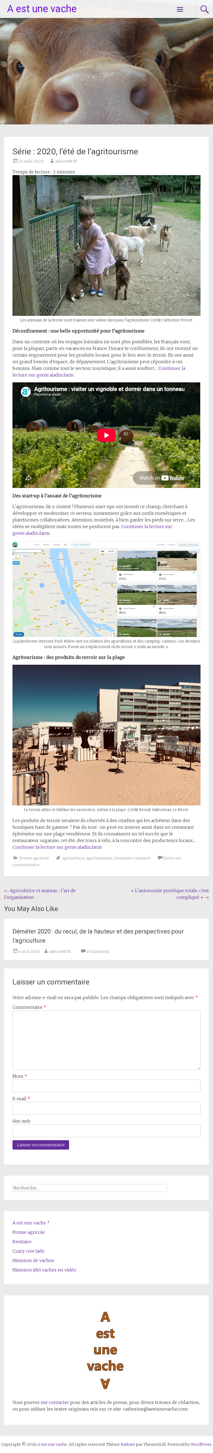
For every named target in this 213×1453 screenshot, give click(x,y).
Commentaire (29, 1007)
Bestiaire (22, 1241)
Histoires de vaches (33, 1260)
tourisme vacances (132, 858)
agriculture (73, 858)
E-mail (21, 1098)
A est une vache (42, 9)
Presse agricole (34, 858)
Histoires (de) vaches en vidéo (44, 1270)
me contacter (54, 1402)
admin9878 (66, 161)
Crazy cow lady (28, 1251)
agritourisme (99, 858)
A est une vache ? (30, 1223)
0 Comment (97, 951)
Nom (19, 1076)
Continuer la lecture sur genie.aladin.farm (57, 847)
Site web (21, 1121)
